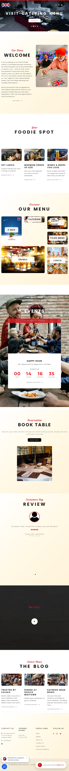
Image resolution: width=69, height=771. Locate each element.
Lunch (58, 260)
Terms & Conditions (42, 749)
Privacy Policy (40, 746)
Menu (38, 733)
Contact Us (39, 743)
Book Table (34, 440)
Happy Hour (55, 222)
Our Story (16, 100)
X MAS (11, 229)
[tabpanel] (34, 524)
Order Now (28, 179)
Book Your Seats (53, 179)
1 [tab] (31, 26)
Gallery (38, 736)
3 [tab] (35, 26)
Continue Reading (7, 706)
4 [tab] (37, 26)
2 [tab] (33, 26)
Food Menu (57, 238)
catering (34, 219)
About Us (39, 740)
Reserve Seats (6, 175)
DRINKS (23, 259)
